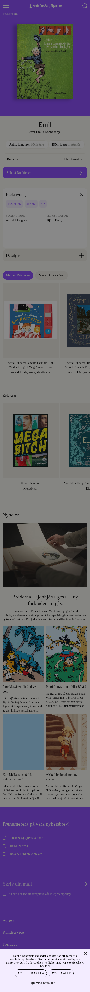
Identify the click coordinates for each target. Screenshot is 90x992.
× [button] (85, 953)
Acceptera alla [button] (31, 973)
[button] (45, 983)
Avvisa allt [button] (61, 973)
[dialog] (45, 496)
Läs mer (54, 965)
